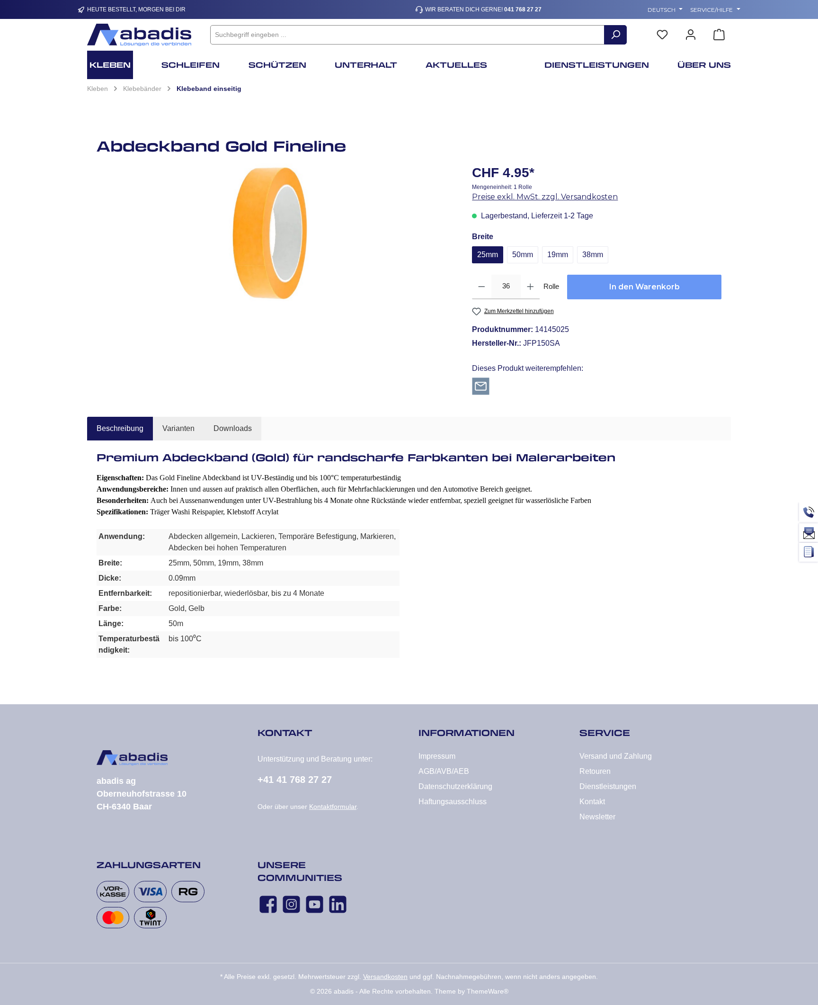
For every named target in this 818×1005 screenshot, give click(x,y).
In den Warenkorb (644, 286)
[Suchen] (615, 35)
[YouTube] (314, 904)
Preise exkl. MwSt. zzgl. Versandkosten (545, 196)
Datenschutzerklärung (455, 786)
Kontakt (592, 802)
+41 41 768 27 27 (295, 779)
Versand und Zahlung (615, 756)
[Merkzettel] (662, 35)
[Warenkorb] (719, 35)
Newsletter (597, 817)
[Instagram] (291, 904)
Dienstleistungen (607, 786)
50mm (522, 255)
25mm (487, 255)
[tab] (120, 428)
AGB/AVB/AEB (443, 771)
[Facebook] (268, 904)
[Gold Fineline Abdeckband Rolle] (275, 234)
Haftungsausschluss (452, 802)
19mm (557, 255)
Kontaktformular (332, 806)
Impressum (436, 756)
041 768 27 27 (523, 9)
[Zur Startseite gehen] (139, 35)
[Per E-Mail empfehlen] (480, 386)
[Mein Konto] (690, 35)
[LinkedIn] (337, 904)
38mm (592, 255)
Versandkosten (385, 976)
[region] (274, 234)
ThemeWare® (487, 991)
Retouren (595, 771)
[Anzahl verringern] (481, 287)
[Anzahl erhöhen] (530, 287)
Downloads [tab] (232, 428)
